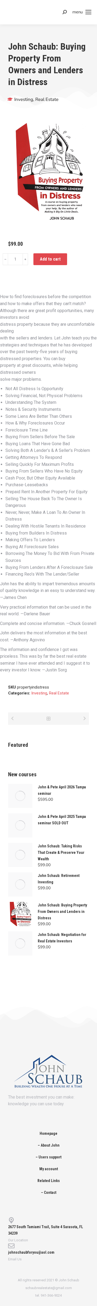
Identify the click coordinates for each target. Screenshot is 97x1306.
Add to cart (50, 259)
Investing (23, 99)
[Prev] (13, 718)
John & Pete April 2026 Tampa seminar (62, 790)
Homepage (48, 1133)
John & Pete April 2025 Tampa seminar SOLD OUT (62, 819)
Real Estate (46, 99)
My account (48, 1169)
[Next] (83, 718)
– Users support (48, 1157)
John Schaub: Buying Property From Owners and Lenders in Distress (62, 911)
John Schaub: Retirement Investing (58, 878)
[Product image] (20, 796)
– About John (49, 1145)
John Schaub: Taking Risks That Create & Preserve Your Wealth (61, 852)
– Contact (48, 1192)
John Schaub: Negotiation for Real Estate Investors (62, 937)
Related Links (48, 1181)
